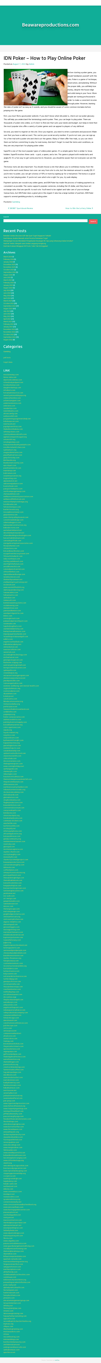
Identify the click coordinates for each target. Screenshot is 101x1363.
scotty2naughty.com (11, 854)
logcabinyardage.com (12, 1072)
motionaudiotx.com (11, 1331)
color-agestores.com (12, 727)
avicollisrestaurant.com (12, 994)
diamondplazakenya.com (13, 1251)
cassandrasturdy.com (11, 750)
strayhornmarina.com (11, 800)
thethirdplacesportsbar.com (14, 1222)
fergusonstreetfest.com (13, 1264)
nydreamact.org (9, 450)
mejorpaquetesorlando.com (14, 634)
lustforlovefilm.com (11, 826)
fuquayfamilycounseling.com (15, 1316)
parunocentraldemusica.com (14, 1243)
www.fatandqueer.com (12, 1129)
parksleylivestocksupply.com (15, 722)
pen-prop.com (9, 1100)
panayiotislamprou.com (13, 488)
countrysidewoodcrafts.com (15, 434)
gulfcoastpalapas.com (12, 1054)
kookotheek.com (10, 486)
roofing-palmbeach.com (13, 561)
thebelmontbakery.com (13, 429)
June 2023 (7, 313)
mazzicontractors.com (12, 1220)
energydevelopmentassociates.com (18, 543)
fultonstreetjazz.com (12, 507)
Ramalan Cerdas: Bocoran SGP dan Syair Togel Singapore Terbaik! (27, 235)
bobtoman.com (9, 473)
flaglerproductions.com (13, 802)
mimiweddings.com (11, 1339)
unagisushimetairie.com (12, 452)
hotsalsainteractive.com (13, 392)
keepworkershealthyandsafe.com (17, 444)
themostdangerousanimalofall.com (17, 779)
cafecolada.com (10, 758)
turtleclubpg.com (10, 979)
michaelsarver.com (10, 657)
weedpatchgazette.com (13, 613)
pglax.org (7, 942)
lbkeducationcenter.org (13, 701)
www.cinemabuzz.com (12, 1191)
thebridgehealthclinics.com (14, 1056)
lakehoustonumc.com (12, 1085)
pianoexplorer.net (10, 1212)
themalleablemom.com (12, 880)
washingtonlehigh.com (12, 1178)
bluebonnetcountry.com (13, 462)
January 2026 (8, 262)
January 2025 (8, 285)
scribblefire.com (10, 711)
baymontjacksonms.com (13, 937)
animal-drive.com (10, 1038)
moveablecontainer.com (13, 512)
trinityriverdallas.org (11, 704)
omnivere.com (9, 405)
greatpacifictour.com (12, 981)
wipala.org (7, 730)
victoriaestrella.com (11, 984)
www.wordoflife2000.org (13, 587)
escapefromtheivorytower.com (16, 553)
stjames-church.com (11, 852)
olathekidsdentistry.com (13, 628)
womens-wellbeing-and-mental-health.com (21, 686)
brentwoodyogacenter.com (14, 1168)
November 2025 (9, 267)
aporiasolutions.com (11, 1049)
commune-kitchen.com (12, 820)
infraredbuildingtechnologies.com (17, 535)
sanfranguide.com (10, 769)
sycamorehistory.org (11, 1199)
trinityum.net (8, 1217)
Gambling (16, 202)
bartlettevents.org (11, 509)
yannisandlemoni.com (12, 610)
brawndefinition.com (11, 805)
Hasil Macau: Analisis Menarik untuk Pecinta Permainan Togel (25, 238)
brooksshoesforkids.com (13, 1043)
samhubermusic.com (11, 1349)
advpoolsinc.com (10, 1005)
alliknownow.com (10, 784)
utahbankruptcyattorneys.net (15, 582)
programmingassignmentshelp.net (17, 418)
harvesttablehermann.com (14, 538)
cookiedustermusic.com (13, 963)
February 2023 (8, 324)
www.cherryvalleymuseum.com (15, 517)
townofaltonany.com (12, 940)
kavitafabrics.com (10, 968)
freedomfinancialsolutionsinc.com (17, 1119)
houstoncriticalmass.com (13, 776)
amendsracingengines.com (14, 1124)
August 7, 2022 (19, 64)
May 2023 (7, 316)
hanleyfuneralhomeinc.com (14, 631)
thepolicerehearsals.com (13, 781)
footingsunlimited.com (12, 1139)
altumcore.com (9, 1036)
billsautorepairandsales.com (14, 1256)
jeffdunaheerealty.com (12, 1113)
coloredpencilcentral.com (14, 569)
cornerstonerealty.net (12, 1202)
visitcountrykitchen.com (13, 919)
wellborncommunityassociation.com (18, 496)
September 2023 (9, 306)
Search (6, 217)
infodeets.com (9, 390)
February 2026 (8, 259)
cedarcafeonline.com (12, 398)
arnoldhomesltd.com (11, 566)
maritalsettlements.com (13, 932)
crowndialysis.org (10, 673)
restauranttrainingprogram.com (16, 675)
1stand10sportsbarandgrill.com (15, 636)
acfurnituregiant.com (12, 400)
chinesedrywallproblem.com (14, 953)
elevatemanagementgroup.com (16, 1300)
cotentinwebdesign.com (13, 520)
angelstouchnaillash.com (13, 641)
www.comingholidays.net (13, 766)
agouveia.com (9, 1318)
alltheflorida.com (10, 1272)
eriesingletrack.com (11, 618)
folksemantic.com (10, 595)
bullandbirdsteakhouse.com (14, 1155)
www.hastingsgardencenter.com (16, 1209)
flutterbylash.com (10, 1290)
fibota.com (8, 1238)
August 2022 (8, 339)
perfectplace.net (10, 706)
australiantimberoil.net (12, 530)
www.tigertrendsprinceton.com (16, 1103)
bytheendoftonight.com (13, 740)
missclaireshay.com (11, 374)
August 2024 (8, 288)
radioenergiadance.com (13, 483)
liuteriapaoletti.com (11, 947)
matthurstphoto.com (12, 1269)
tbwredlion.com (10, 1253)
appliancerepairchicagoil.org (15, 437)
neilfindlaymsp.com (11, 992)
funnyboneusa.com (11, 960)
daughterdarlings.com (12, 387)
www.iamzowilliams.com (13, 1207)
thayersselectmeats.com (13, 1046)
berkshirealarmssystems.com (14, 603)
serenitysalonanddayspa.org (14, 395)
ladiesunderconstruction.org (14, 525)
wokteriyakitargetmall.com (14, 665)
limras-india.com (10, 377)
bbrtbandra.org (9, 460)
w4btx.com (8, 639)
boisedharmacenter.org (13, 724)
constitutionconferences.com (15, 1023)
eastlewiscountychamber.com (15, 787)
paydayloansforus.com (12, 426)
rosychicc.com (9, 735)
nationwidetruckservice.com (15, 976)
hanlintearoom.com (11, 1292)
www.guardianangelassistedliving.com (18, 1246)
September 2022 (9, 337)
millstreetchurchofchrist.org (14, 1279)
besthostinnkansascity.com (14, 1342)
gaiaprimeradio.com (11, 901)
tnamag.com (8, 1041)
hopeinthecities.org (11, 743)
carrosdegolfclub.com (12, 540)
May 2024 (7, 295)
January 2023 (8, 326)
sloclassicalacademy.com (13, 792)
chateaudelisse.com (11, 494)
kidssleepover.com (11, 421)
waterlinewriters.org (11, 1059)
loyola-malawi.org (10, 732)
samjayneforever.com (12, 1266)
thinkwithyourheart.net (12, 579)
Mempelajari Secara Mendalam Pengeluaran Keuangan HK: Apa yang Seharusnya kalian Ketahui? (38, 241)
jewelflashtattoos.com (12, 455)
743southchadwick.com (13, 556)
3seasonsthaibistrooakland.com (16, 709)
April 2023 (7, 319)
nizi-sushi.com (9, 896)
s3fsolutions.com (10, 548)
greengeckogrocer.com (13, 660)
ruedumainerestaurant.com (14, 841)
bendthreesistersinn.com (13, 955)
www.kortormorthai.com (13, 1126)
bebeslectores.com (11, 527)
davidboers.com (10, 1075)
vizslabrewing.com (10, 605)
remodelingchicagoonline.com (15, 1165)
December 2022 (9, 329)
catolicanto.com (10, 698)
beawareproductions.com (13, 862)
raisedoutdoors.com (11, 577)
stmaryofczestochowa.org (14, 872)
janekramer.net (9, 893)
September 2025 (9, 272)
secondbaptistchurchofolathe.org (17, 1321)
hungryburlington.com (12, 885)
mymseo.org (8, 1323)
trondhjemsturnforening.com (15, 1248)
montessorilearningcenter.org (15, 1261)
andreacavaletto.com (12, 719)
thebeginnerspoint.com (13, 763)
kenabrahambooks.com (12, 818)
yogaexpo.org (9, 714)
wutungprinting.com (11, 929)
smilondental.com (10, 647)
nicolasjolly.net (9, 828)
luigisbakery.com (10, 1181)
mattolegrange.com (11, 911)
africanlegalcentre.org (12, 833)
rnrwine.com (8, 1311)
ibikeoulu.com (9, 867)
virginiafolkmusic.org (11, 688)
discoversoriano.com (11, 761)
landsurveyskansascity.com (14, 1134)
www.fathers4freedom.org (14, 1106)
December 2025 (9, 264)
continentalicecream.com (13, 807)
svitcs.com (7, 1028)
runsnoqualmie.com (11, 1142)
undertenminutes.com (12, 403)
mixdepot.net (9, 1194)
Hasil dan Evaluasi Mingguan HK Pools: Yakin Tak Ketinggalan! (25, 246)
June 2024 (7, 293)
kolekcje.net (8, 696)
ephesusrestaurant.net (12, 1225)
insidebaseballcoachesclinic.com (16, 1274)
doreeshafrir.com (10, 857)
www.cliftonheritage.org (13, 1160)
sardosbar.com (9, 597)
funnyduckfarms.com (11, 1295)
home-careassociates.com (14, 717)
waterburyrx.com (10, 1002)
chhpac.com (8, 1326)
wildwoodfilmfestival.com (14, 499)
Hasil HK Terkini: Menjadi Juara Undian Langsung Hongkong (24, 243)
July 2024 (6, 290)
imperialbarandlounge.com (14, 574)
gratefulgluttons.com (12, 745)
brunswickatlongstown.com (14, 888)
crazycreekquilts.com (12, 810)
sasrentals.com (9, 652)
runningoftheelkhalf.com (13, 1111)
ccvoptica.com (9, 1176)
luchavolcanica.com (11, 971)
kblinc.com (7, 616)
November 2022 (9, 332)
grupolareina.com (10, 514)
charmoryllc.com (10, 771)
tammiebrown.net (10, 903)
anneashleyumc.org (11, 1132)
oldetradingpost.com (12, 522)
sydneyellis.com (9, 670)
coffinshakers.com (10, 870)
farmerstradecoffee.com (13, 1069)
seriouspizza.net (10, 1030)
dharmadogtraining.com (13, 1329)
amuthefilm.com (10, 823)
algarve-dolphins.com (12, 922)
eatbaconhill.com (10, 416)
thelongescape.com (11, 909)
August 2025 (8, 275)
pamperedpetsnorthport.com (15, 621)
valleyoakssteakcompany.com (15, 1012)
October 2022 (8, 334)
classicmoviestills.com (12, 756)
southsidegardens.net (12, 1215)
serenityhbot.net (10, 1093)
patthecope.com (10, 1025)
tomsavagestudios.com (12, 683)
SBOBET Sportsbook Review (21, 208)
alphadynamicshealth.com (13, 1287)
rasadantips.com (10, 408)
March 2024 (7, 300)
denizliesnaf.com (10, 1020)
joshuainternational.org (12, 1095)
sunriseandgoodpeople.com (14, 950)
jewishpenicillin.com (11, 680)
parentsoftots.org (10, 1064)
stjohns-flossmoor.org (12, 958)
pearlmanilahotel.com (12, 468)
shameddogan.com (11, 1062)
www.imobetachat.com (13, 1077)
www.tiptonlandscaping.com (15, 1170)
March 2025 (7, 280)
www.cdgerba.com (11, 1241)
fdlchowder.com (10, 1150)
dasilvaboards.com (10, 794)
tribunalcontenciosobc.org (14, 789)
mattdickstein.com (11, 1080)
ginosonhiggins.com (11, 927)
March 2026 (7, 256)
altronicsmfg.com (10, 413)
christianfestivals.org (11, 916)
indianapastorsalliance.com (14, 1010)
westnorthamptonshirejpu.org (15, 501)
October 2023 (8, 303)
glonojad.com (9, 846)
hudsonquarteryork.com (13, 1235)
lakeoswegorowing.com (13, 1313)
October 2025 (8, 269)
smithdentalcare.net (11, 1344)
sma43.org (7, 1163)
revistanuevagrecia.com (13, 849)
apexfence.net (9, 1352)
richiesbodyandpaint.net (13, 382)
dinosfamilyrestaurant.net (13, 533)
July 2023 (6, 311)
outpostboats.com (11, 737)
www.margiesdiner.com (12, 1147)
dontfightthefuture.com (13, 564)
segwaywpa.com (10, 1051)
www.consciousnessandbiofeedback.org (19, 1204)
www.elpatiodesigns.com (13, 1233)
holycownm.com (10, 973)
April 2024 (7, 298)
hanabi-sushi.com (10, 1183)
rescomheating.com (11, 1336)
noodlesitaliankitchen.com (14, 447)
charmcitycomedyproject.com (15, 859)
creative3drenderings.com (14, 1067)
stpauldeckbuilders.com (13, 1137)
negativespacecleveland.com (15, 945)
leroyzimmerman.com (12, 1303)
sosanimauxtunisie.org (12, 475)
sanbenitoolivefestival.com (14, 753)
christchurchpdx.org (11, 815)
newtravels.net (9, 424)
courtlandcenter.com (12, 989)
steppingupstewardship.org (14, 1173)
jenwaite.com (9, 1298)
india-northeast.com (11, 558)
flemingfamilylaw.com (12, 1308)
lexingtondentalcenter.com (14, 667)
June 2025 (7, 277)
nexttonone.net (10, 1090)
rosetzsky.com (9, 844)
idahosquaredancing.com (13, 590)
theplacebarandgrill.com (13, 999)
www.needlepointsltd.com (14, 1152)
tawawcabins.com (10, 592)
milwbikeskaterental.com (13, 934)
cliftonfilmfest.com (11, 571)
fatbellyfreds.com (10, 1230)
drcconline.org (9, 997)
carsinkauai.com (9, 1277)
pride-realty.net (9, 1285)
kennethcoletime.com (12, 883)
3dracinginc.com (10, 774)
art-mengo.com (9, 898)
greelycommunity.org (12, 839)
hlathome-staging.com (12, 662)
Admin (31, 64)
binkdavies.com (9, 813)
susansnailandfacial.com (13, 1098)
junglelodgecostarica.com (14, 914)
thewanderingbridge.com (13, 877)
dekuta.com (8, 1189)
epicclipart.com (9, 465)
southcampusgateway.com (14, 491)
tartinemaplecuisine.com (13, 890)
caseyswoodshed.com (12, 1015)
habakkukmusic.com (11, 1087)
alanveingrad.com (10, 924)
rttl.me (6, 1334)
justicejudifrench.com (12, 875)
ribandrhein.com (10, 693)
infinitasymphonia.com (12, 831)
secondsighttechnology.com (15, 654)
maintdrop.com (9, 470)
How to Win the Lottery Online (79, 208)
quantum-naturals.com (12, 1259)
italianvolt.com (9, 600)
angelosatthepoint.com (13, 1007)
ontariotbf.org (9, 439)
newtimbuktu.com (10, 411)
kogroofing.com (10, 478)
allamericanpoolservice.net (14, 678)
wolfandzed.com (10, 1186)
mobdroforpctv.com (11, 748)
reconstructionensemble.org (15, 966)
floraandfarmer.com (11, 545)
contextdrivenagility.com (13, 864)
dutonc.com (8, 906)
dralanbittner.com (10, 608)
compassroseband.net (12, 1033)
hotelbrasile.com (10, 504)
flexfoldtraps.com (10, 1121)
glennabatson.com (10, 797)
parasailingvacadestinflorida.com (16, 1282)
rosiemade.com (9, 623)
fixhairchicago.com (11, 1017)
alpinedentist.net (10, 481)
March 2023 (7, 321)
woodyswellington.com (13, 1228)
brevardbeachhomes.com (13, 551)
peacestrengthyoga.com (13, 1116)
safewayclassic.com (11, 431)
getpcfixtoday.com (11, 457)
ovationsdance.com (11, 691)
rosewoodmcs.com (11, 1196)
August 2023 (8, 308)
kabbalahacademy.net (12, 644)
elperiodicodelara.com (12, 380)
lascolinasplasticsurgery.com (14, 1158)
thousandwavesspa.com (13, 986)
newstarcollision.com (12, 649)
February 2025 (8, 282)
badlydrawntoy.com (11, 1082)
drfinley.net (8, 1305)
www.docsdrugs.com (11, 1145)
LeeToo (57, 1360)
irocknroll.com (9, 584)
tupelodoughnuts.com (12, 626)
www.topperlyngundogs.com (15, 1108)
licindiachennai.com (11, 385)
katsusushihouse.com (11, 836)
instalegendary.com (11, 442)
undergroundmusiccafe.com (14, 1347)
